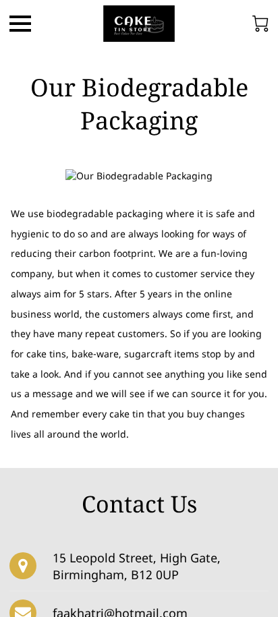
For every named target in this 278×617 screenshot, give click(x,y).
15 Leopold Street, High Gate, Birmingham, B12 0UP (137, 566)
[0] (260, 24)
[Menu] (20, 24)
